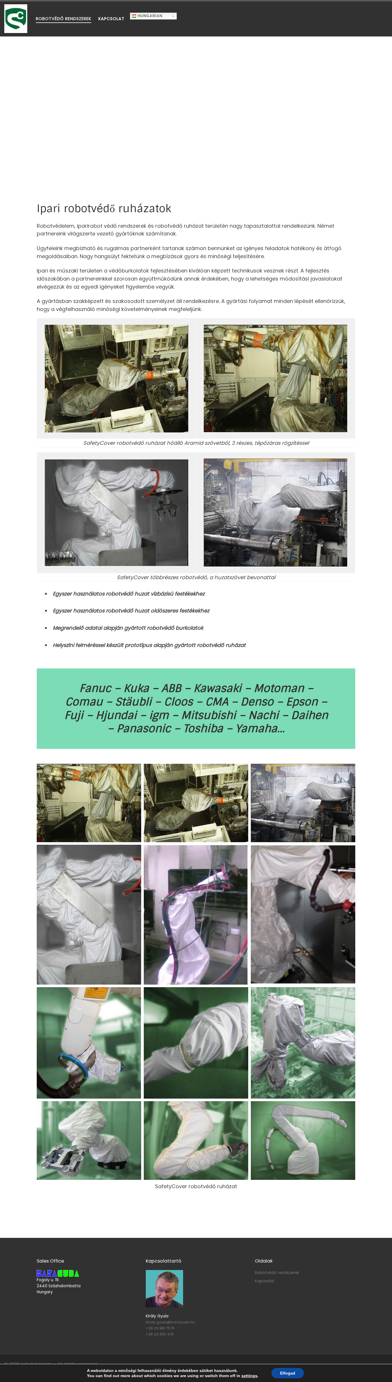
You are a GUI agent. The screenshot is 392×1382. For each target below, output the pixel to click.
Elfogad (287, 1373)
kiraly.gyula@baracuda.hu (170, 1322)
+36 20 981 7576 (160, 1328)
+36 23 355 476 (160, 1334)
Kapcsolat (264, 1281)
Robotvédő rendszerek (277, 1272)
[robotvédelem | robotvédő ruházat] (15, 18)
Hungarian (149, 16)
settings (249, 1375)
